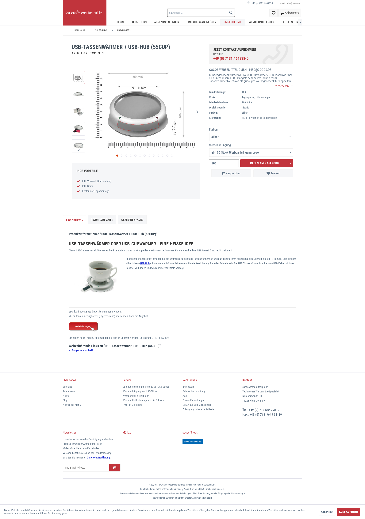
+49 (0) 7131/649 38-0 (264, 410)
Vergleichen (233, 173)
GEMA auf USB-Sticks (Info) (196, 404)
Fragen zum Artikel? (82, 350)
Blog (65, 400)
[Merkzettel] (273, 13)
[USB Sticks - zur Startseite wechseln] (84, 13)
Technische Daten (102, 219)
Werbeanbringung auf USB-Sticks (140, 391)
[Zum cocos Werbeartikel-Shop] (192, 441)
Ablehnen (327, 511)
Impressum (188, 386)
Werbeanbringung (132, 219)
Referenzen (69, 391)
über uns (67, 386)
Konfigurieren (348, 511)
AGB (184, 395)
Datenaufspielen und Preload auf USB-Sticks (146, 386)
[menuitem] (258, 3)
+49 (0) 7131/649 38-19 (266, 414)
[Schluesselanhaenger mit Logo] (182, 327)
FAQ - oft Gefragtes (132, 404)
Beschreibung (74, 219)
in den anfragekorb (264, 163)
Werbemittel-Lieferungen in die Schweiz (143, 400)
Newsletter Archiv (72, 404)
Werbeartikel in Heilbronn (136, 395)
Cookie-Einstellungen (193, 400)
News (66, 395)
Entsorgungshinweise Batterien (198, 409)
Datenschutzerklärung (194, 391)
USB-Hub (145, 263)
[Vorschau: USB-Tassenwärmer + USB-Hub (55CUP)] (78, 77)
